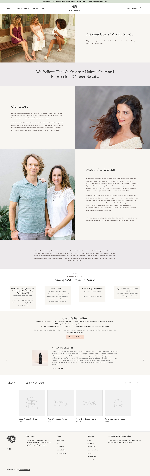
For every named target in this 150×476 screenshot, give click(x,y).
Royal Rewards (61, 453)
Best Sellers (60, 440)
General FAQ (91, 443)
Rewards (34, 9)
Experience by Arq (24, 469)
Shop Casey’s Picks (75, 337)
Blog (42, 9)
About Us (90, 440)
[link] (14, 439)
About (26, 9)
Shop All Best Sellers (133, 383)
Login (128, 8)
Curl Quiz (18, 9)
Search (134, 8)
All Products (60, 446)
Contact (90, 453)
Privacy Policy (92, 456)
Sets (58, 443)
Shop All (9, 9)
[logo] (75, 9)
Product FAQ (91, 446)
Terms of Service (93, 460)
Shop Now (56, 368)
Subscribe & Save (93, 450)
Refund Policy (61, 450)
